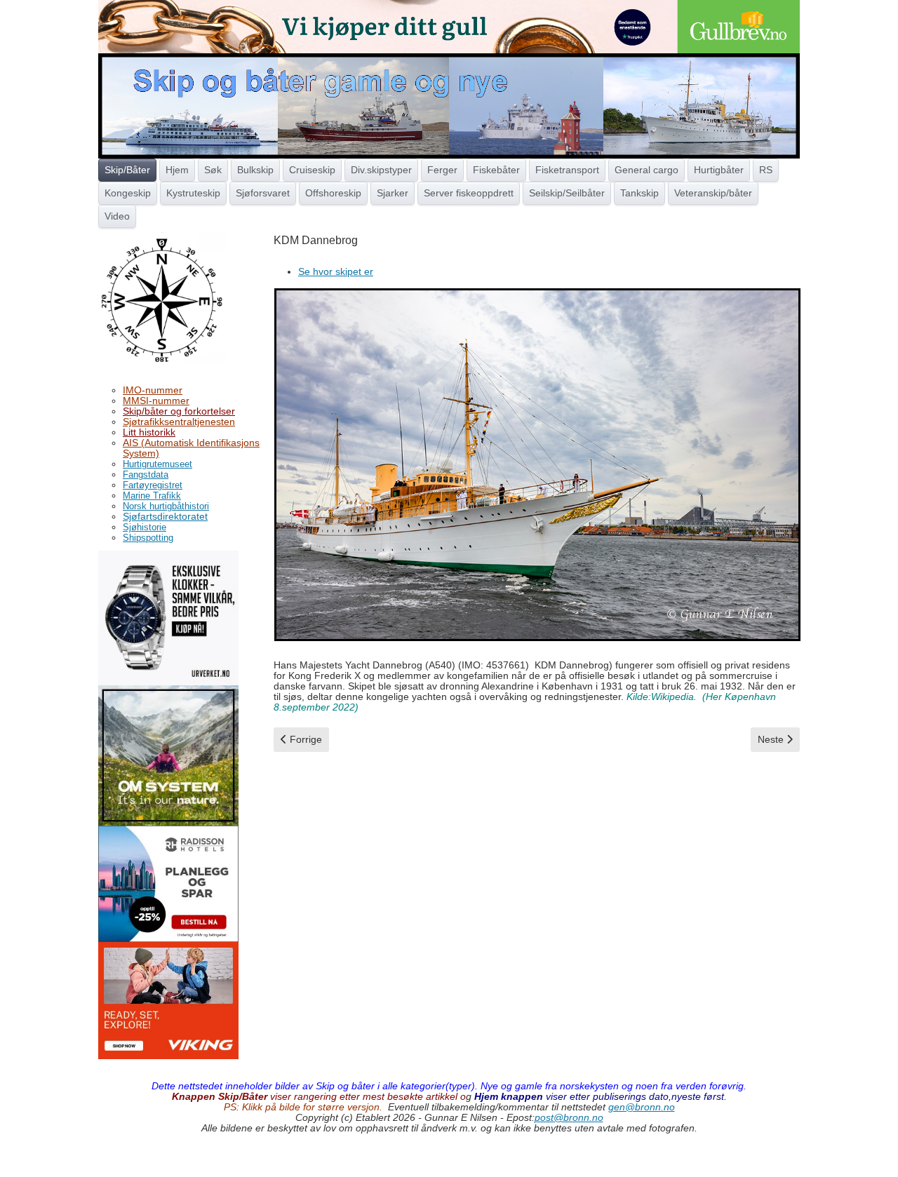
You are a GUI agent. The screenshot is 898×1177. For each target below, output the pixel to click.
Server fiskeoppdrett (469, 193)
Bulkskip (255, 169)
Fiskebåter (496, 169)
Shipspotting (148, 537)
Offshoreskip (333, 193)
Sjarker (392, 193)
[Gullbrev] (449, 26)
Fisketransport (567, 169)
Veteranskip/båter (713, 193)
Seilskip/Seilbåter (567, 193)
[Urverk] (168, 616)
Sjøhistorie (144, 527)
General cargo (646, 169)
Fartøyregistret (152, 485)
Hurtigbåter (719, 169)
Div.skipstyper (381, 169)
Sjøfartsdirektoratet (165, 516)
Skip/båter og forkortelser (179, 411)
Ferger (442, 169)
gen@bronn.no (641, 1106)
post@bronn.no (569, 1117)
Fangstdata (145, 474)
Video (117, 216)
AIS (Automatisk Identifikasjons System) (191, 448)
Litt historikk (149, 432)
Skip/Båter (127, 169)
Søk (213, 169)
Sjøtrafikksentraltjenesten (179, 421)
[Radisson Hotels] (168, 883)
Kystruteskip (193, 193)
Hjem (177, 169)
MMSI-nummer (156, 400)
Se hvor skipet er (335, 271)
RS (765, 169)
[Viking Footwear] (168, 999)
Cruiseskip (312, 169)
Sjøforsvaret (263, 193)
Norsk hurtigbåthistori (166, 506)
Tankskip (639, 193)
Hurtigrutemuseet (157, 464)
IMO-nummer (152, 390)
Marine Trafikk (152, 495)
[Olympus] (168, 754)
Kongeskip (128, 193)
